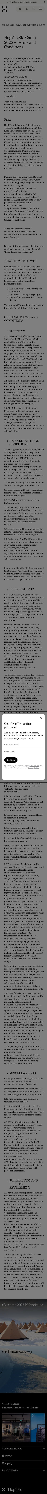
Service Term (34, 766)
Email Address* (11, 744)
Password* (9, 751)
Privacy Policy (33, 768)
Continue (10, 760)
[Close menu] (41, 718)
